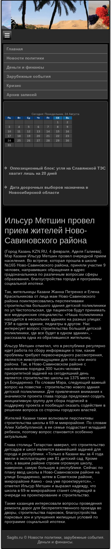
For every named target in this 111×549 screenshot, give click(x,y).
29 (57, 140)
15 (57, 131)
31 (9, 145)
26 (28, 140)
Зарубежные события (29, 76)
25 (19, 140)
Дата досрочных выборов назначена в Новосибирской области (48, 190)
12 (28, 131)
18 (19, 136)
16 (67, 131)
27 (38, 140)
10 (9, 131)
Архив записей (22, 94)
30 (67, 140)
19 (28, 136)
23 (67, 136)
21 (48, 136)
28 (48, 140)
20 (38, 136)
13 (38, 131)
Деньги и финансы (25, 67)
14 (48, 131)
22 (57, 136)
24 (9, 140)
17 (9, 136)
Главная (15, 49)
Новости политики (25, 58)
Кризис (14, 85)
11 (18, 131)
